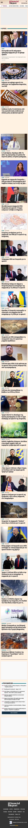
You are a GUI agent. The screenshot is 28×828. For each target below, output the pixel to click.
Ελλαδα (5, 811)
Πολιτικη (10, 811)
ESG (24, 811)
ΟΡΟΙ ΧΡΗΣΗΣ (11, 819)
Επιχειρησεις (16, 809)
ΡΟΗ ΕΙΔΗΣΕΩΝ (24, 3)
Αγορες (11, 809)
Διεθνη (14, 811)
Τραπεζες (19, 811)
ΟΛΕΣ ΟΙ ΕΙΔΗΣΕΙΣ (14, 712)
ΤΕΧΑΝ (26, 6)
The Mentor (11, 814)
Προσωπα (23, 809)
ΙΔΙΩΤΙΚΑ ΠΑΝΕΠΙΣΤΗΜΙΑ (14, 6)
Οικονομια (5, 809)
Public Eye (17, 814)
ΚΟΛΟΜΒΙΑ (22, 6)
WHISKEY (16, 825)
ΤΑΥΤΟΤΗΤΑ (17, 819)
